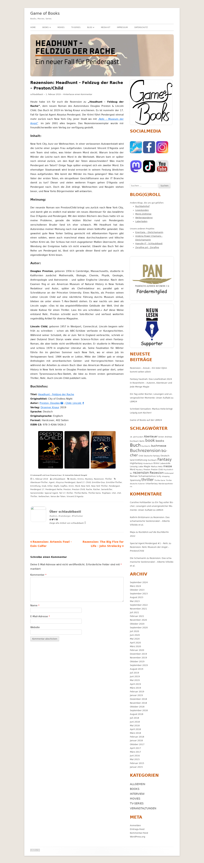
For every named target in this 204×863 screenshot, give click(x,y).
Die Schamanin (138, 558)
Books (45, 27)
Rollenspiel (169, 473)
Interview (137, 793)
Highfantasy (136, 463)
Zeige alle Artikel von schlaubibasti (66, 523)
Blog (89, 27)
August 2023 (136, 597)
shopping (166, 476)
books (160, 440)
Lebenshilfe (165, 463)
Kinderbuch (148, 463)
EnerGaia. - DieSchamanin (149, 232)
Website (35, 627)
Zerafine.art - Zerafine (147, 247)
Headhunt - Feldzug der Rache (56, 394)
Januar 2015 (136, 767)
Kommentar (38, 574)
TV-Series (75, 27)
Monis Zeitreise (143, 214)
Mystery (89, 479)
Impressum (122, 27)
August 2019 (136, 669)
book (150, 440)
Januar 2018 (136, 740)
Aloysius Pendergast (65, 482)
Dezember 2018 (138, 699)
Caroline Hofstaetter (140, 502)
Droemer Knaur (50, 407)
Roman (134, 476)
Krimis (81, 479)
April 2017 (135, 748)
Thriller (108, 479)
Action (161, 437)
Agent (52, 482)
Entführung (141, 460)
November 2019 (138, 657)
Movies (61, 27)
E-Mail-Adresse (40, 616)
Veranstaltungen (143, 808)
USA (114, 493)
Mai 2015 (135, 759)
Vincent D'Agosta (75, 496)
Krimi (71, 486)
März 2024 (135, 586)
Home (33, 27)
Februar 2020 (137, 650)
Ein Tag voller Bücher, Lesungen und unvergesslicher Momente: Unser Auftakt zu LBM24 (151, 398)
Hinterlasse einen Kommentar (77, 94)
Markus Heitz (156, 466)
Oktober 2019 (137, 661)
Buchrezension (145, 450)
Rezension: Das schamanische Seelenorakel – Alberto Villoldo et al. (150, 521)
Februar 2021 (137, 616)
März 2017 (135, 752)
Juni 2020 (135, 635)
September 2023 (139, 593)
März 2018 (135, 733)
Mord (77, 486)
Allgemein (137, 784)
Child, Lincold (74, 403)
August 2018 (136, 714)
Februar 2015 (137, 763)
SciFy (159, 476)
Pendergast (114, 486)
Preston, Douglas (50, 403)
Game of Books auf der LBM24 (146, 420)
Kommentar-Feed (139, 833)
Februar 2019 (137, 691)
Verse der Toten (57, 496)
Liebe (140, 466)
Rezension (99, 479)
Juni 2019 (135, 676)
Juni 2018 (135, 722)
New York (85, 486)
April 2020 (135, 642)
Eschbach (152, 460)
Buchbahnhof (142, 206)
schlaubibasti (36, 94)
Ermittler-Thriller (114, 482)
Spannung (135, 480)
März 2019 (135, 688)
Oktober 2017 (137, 744)
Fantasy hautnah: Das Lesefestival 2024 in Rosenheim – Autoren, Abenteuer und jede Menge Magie (151, 383)
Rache (89, 489)
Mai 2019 (135, 680)
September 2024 (139, 582)
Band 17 (81, 482)
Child (88, 482)
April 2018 (135, 729)
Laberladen (141, 221)
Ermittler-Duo (98, 482)
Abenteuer (151, 436)
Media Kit (105, 27)
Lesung (134, 466)
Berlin (142, 441)
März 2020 (135, 646)
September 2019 (139, 665)
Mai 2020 (135, 639)
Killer (50, 486)
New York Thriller (99, 486)
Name (34, 605)
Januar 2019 (136, 695)
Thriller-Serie (94, 493)
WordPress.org (137, 836)
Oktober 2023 (137, 590)
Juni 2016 (135, 755)
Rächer (96, 489)
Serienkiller (106, 489)
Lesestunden (142, 210)
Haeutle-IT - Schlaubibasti (148, 243)
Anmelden (135, 825)
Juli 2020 (134, 631)
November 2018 (138, 703)
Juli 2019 (134, 673)
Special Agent (51, 493)
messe (167, 466)
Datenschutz (141, 27)
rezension (141, 473)
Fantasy (164, 459)
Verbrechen (43, 496)
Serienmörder (36, 493)
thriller (70, 493)
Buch (135, 445)
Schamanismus (147, 476)
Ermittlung (35, 486)
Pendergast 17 (37, 489)
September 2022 (139, 605)
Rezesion (157, 473)
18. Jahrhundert (136, 437)
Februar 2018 (137, 737)
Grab (44, 486)
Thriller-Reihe (80, 493)
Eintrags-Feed (137, 829)
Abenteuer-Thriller (39, 482)
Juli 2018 (134, 718)
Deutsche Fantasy (152, 456)
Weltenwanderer (144, 217)
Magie (147, 466)
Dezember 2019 (138, 654)
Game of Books (45, 13)
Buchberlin (145, 446)
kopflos (64, 486)
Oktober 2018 (137, 706)
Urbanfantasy (152, 483)
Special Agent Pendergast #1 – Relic (149, 543)
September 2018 (139, 710)
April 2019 (135, 684)
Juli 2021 (134, 612)
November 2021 (138, 608)
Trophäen (106, 493)
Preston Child (78, 489)
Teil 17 (62, 493)
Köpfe (56, 486)
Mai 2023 (135, 601)
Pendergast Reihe (53, 489)
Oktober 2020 (137, 624)
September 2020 (139, 627)
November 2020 (138, 620)
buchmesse (158, 445)
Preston (67, 489)
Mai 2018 (135, 725)
